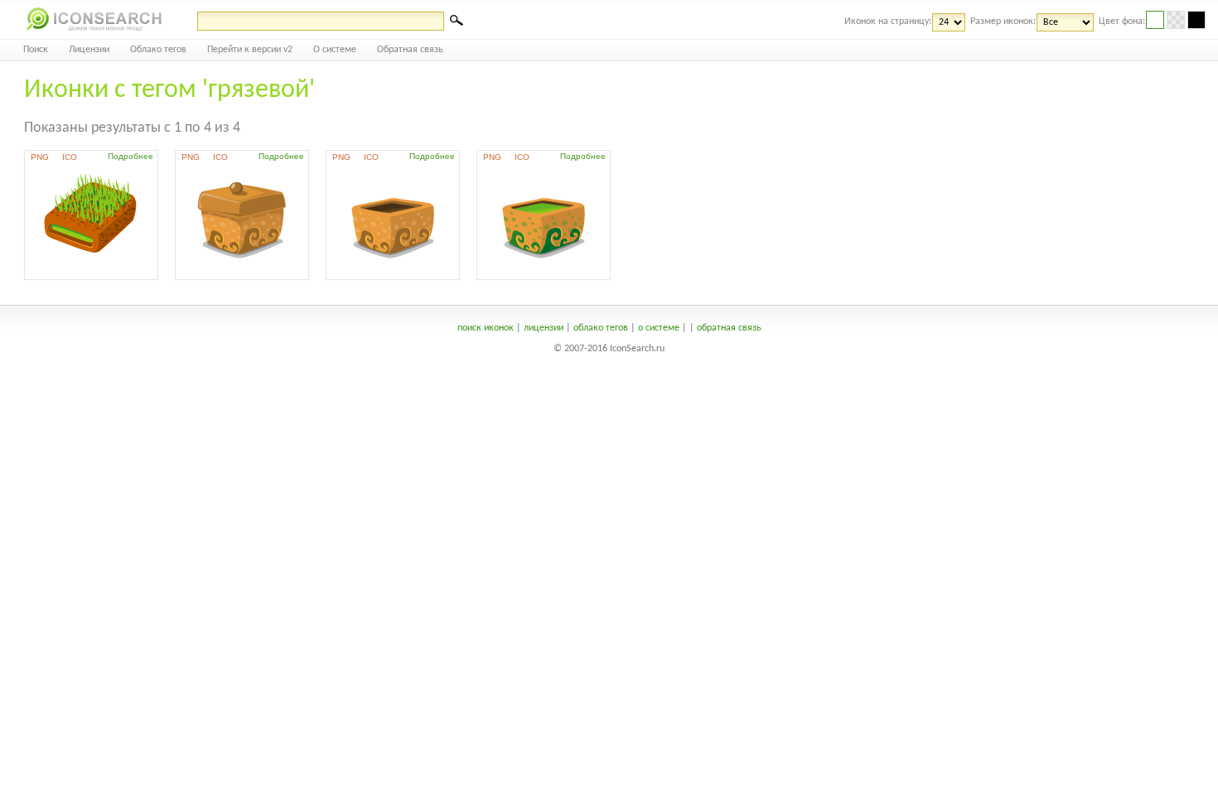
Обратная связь (410, 50)
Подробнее (130, 156)
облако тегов (600, 328)
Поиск (35, 50)
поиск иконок (485, 328)
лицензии (543, 328)
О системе (334, 50)
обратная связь (729, 328)
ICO (69, 157)
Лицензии (89, 50)
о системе (658, 328)
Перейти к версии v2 (249, 50)
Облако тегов (158, 50)
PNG (40, 157)
